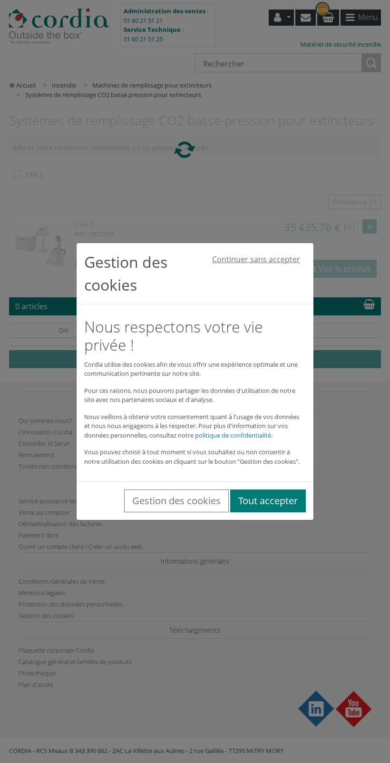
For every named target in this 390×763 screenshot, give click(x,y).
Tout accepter (268, 500)
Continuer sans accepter (256, 259)
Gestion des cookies (176, 500)
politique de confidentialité (233, 435)
